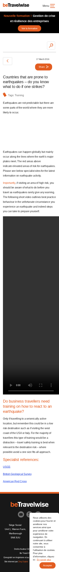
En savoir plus (44, 559)
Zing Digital (23, 561)
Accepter (47, 565)
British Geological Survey (17, 474)
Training (19, 95)
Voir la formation (29, 28)
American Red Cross (15, 481)
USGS (6, 466)
